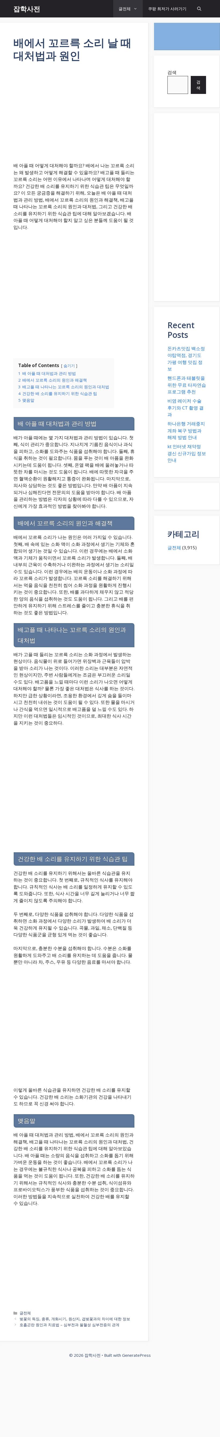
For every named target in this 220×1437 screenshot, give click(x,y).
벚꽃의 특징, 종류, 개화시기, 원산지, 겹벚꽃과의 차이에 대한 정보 (75, 1318)
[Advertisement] (74, 115)
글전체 (125, 8)
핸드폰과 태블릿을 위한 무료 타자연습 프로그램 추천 (186, 385)
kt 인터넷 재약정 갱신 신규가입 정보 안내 (186, 453)
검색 (172, 72)
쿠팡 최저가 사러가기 (167, 8)
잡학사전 (26, 8)
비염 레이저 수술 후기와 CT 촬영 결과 (185, 408)
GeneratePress (136, 1355)
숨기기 (69, 365)
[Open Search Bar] (199, 8)
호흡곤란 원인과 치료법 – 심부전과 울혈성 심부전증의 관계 (69, 1324)
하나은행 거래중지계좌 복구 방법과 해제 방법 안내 (186, 430)
